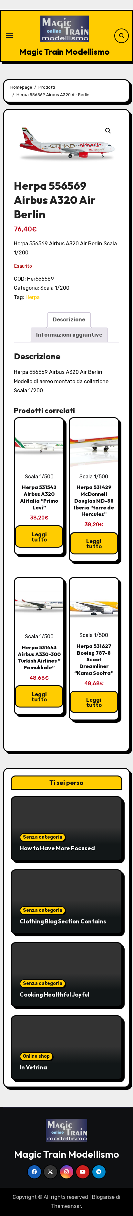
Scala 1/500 (39, 477)
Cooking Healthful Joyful (54, 994)
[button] (108, 131)
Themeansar (66, 1206)
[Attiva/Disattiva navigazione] (9, 35)
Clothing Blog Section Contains (63, 921)
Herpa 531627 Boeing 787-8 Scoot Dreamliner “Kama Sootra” (93, 659)
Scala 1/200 (54, 288)
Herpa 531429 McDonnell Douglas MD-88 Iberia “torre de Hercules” (94, 500)
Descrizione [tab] (69, 320)
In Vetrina (33, 1067)
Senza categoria (42, 837)
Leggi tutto (39, 537)
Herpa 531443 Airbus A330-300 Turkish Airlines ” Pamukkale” (39, 657)
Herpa (33, 297)
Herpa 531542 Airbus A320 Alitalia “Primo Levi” (39, 497)
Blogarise (103, 1197)
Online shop (36, 1056)
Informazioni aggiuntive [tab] (69, 335)
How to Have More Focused (57, 848)
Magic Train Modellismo (64, 51)
